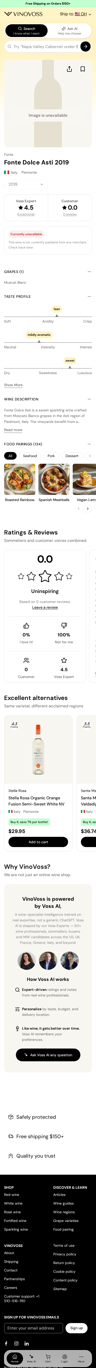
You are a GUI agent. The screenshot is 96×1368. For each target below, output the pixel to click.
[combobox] (26, 184)
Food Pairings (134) (23, 444)
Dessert (72, 456)
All (10, 456)
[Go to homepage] (23, 14)
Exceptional (26, 214)
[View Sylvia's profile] (69, 960)
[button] (48, 47)
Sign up (76, 1328)
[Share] (69, 69)
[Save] (83, 69)
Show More (13, 385)
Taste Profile (17, 296)
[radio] (26, 30)
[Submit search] (85, 46)
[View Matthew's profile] (48, 960)
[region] (48, 456)
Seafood (30, 456)
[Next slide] (88, 509)
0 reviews (70, 214)
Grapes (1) (14, 271)
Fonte (8, 154)
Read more (13, 429)
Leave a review (45, 607)
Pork (51, 456)
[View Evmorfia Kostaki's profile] (26, 960)
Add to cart (38, 842)
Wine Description (21, 399)
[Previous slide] (78, 509)
